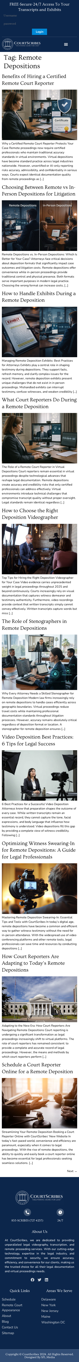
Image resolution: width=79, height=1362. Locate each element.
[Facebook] (32, 1280)
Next (72, 1171)
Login (39, 32)
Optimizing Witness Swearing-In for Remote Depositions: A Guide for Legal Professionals (39, 850)
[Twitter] (39, 1280)
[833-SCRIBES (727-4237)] (27, 1212)
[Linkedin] (46, 1280)
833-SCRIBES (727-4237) (27, 1220)
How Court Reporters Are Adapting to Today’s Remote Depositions (33, 963)
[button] (66, 44)
